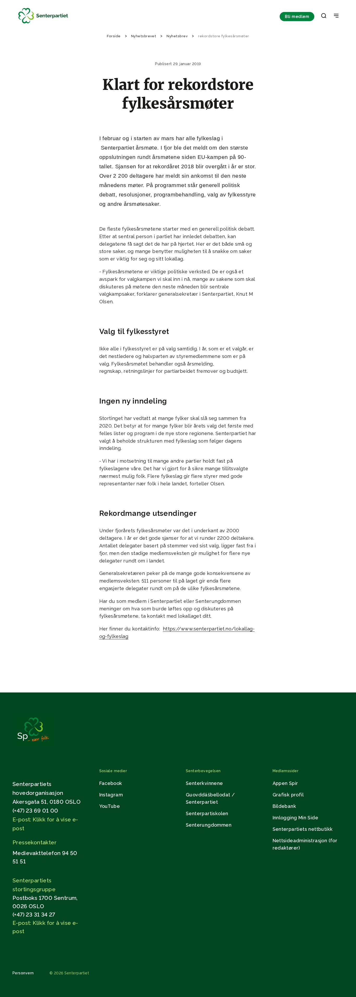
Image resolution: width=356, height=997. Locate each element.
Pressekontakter (35, 842)
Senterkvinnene (204, 783)
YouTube (109, 806)
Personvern (23, 973)
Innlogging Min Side (295, 817)
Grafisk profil (288, 794)
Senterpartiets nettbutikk (303, 829)
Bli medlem (297, 16)
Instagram (111, 794)
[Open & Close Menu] (336, 16)
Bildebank (284, 806)
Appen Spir (285, 783)
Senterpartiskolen (207, 813)
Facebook (110, 783)
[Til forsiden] (43, 23)
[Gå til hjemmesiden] (33, 744)
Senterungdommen (208, 825)
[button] (324, 17)
